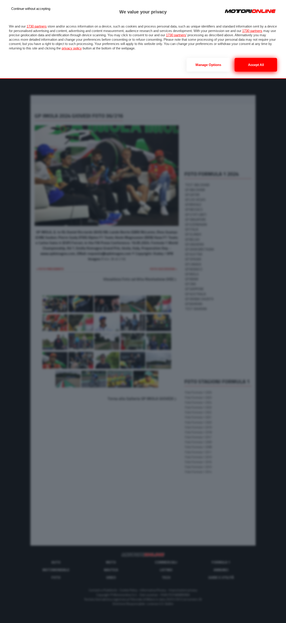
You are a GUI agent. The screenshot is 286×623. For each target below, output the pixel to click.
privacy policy (72, 48)
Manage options (208, 65)
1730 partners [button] (37, 26)
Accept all (256, 65)
